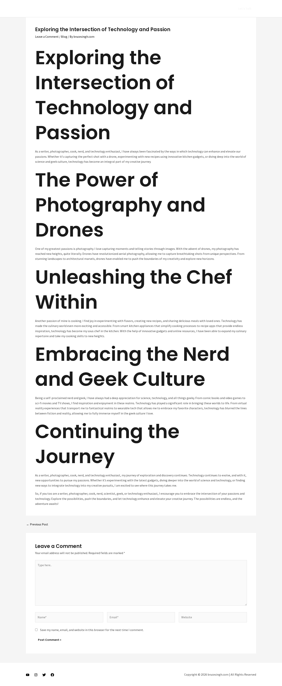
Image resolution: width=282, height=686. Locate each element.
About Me (172, 9)
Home (156, 9)
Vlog (187, 9)
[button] (245, 9)
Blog (64, 36)
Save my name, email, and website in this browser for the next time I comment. (92, 630)
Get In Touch (218, 9)
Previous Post (37, 524)
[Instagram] (36, 675)
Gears (200, 9)
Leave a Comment (47, 36)
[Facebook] (52, 675)
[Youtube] (27, 675)
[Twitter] (44, 675)
